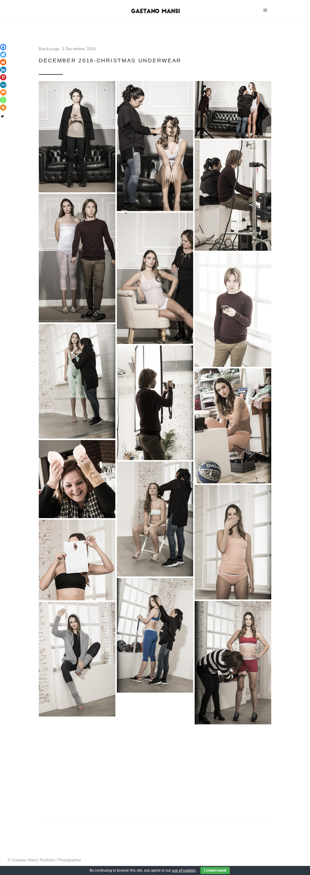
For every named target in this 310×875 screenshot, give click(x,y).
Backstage (49, 49)
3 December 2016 (79, 49)
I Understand (215, 870)
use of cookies (184, 870)
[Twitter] (3, 54)
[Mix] (3, 92)
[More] (3, 107)
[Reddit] (3, 62)
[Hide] (2, 116)
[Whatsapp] (3, 100)
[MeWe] (3, 85)
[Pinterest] (3, 77)
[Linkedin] (3, 70)
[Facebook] (3, 47)
